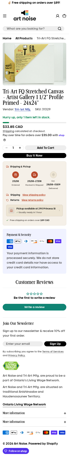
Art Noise (20, 443)
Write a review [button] (34, 307)
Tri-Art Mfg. (23, 109)
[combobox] (33, 28)
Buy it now (34, 155)
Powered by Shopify (43, 443)
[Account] (58, 16)
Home (7, 38)
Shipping (8, 131)
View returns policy (32, 200)
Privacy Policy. (16, 355)
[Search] (60, 29)
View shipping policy (34, 195)
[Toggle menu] (5, 16)
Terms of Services (53, 351)
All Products (23, 38)
